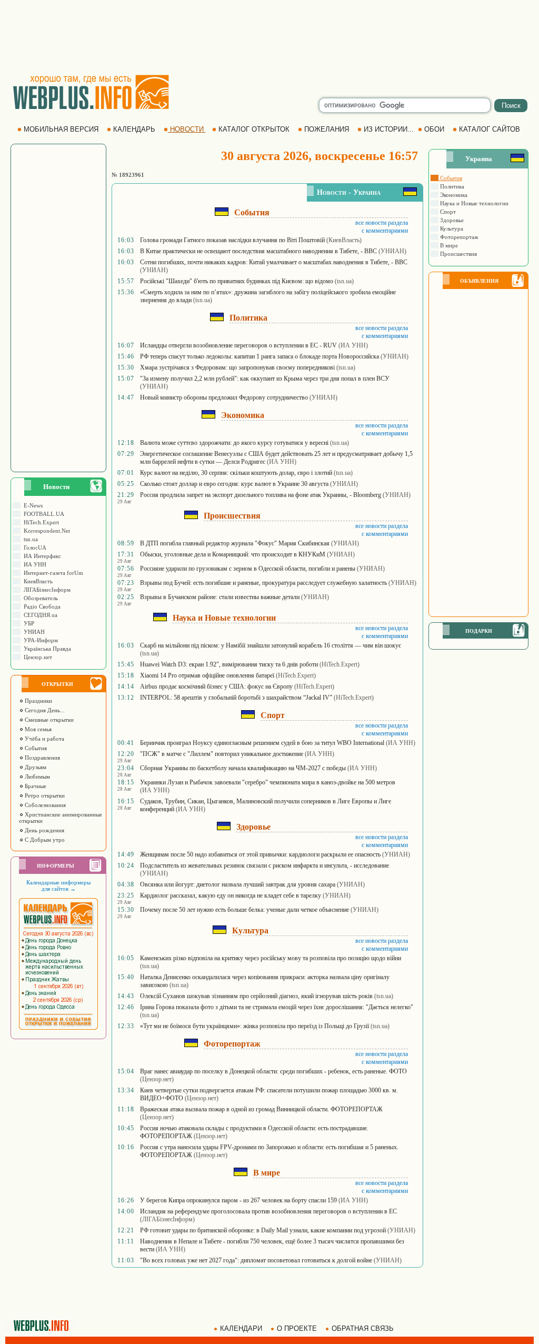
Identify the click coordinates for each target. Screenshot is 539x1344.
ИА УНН (33, 564)
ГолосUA (33, 547)
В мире (448, 245)
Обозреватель (39, 598)
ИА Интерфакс (41, 556)
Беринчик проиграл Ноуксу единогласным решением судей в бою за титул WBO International (262, 742)
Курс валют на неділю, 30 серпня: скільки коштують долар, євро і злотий (236, 472)
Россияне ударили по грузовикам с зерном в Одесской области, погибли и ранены (247, 568)
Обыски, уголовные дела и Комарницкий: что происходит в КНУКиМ (232, 554)
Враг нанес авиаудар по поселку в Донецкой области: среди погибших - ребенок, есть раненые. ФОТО (273, 1071)
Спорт (447, 211)
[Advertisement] (269, 36)
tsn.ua (29, 539)
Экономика (452, 195)
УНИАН (33, 632)
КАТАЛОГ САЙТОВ (489, 129)
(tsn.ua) (344, 281)
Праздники (37, 701)
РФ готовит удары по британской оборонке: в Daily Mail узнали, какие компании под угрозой (263, 1230)
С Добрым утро (44, 840)
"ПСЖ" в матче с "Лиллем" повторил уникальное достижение (221, 754)
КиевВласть (37, 581)
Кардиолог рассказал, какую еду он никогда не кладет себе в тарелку (230, 895)
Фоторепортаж (458, 237)
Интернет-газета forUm (52, 573)
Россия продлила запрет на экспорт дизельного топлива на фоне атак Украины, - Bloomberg (260, 495)
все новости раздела (381, 222)
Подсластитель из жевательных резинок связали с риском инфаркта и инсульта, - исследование (264, 865)
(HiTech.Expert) (340, 664)
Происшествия (457, 254)
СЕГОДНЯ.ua (39, 615)
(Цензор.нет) (157, 1079)
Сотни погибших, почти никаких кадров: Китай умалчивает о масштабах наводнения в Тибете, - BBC (273, 262)
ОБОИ (434, 129)
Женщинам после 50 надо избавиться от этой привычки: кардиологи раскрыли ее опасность (260, 854)
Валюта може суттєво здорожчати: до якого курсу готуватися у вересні (234, 442)
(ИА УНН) (353, 345)
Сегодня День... (44, 710)
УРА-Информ (39, 640)
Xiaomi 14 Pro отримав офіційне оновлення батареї (207, 675)
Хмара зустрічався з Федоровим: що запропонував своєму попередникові (237, 367)
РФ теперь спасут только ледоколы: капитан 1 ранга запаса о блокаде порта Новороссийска (259, 356)
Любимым (36, 776)
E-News (32, 505)
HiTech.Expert (40, 522)
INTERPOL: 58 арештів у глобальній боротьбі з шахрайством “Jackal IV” (236, 697)
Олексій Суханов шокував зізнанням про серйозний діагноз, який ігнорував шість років (256, 996)
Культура (450, 228)
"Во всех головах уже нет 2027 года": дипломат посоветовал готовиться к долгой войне (256, 1260)
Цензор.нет (36, 657)
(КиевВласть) (344, 240)
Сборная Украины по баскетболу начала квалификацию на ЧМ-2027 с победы (243, 768)
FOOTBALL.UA (42, 514)
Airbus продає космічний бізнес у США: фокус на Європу (216, 686)
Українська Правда (46, 648)
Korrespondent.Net (45, 530)
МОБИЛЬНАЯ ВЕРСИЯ (61, 129)
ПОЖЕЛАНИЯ (326, 129)
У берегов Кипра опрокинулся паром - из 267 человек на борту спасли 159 (238, 1200)
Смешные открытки (48, 719)
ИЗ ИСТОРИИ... (389, 129)
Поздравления (41, 757)
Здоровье (451, 220)
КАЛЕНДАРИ (241, 1328)
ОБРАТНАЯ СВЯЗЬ (363, 1328)
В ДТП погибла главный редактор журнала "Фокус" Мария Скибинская (235, 543)
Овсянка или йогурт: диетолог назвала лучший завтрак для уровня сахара (237, 884)
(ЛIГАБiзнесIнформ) (167, 1219)
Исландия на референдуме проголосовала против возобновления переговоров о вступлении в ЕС (268, 1211)
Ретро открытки (44, 795)
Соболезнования (44, 805)
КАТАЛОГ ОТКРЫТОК (254, 129)
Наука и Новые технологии (473, 203)
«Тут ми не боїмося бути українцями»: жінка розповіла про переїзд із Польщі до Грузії (254, 1026)
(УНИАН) (392, 251)
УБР (27, 623)
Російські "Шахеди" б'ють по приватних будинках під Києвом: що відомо (236, 281)
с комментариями (385, 230)
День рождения (43, 830)
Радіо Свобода (41, 606)
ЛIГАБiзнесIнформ (46, 589)
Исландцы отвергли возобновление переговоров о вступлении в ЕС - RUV (238, 345)
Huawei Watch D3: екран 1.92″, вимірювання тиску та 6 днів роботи (229, 664)
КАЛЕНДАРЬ (134, 129)
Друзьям (34, 767)
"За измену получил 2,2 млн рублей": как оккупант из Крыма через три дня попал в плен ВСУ (265, 378)
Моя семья (37, 729)
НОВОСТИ (187, 129)
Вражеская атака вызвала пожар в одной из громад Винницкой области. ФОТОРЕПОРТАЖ (261, 1109)
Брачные (34, 786)
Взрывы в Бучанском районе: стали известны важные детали (220, 597)
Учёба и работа (43, 738)
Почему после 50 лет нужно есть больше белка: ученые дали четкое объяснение (244, 909)
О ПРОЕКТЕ (297, 1328)
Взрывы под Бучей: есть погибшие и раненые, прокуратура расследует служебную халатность (263, 582)
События (35, 748)
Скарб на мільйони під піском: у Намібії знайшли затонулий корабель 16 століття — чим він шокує (270, 645)
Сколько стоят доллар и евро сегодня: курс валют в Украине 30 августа (234, 483)
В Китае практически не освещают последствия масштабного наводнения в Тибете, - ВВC (258, 251)
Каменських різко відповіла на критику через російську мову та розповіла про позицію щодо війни (270, 958)
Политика (451, 186)
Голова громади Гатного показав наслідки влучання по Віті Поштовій (232, 240)
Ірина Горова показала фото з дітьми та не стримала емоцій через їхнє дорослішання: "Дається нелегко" (276, 1007)
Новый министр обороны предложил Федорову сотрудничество (224, 397)
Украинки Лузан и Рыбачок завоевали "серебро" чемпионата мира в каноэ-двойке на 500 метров (267, 782)
